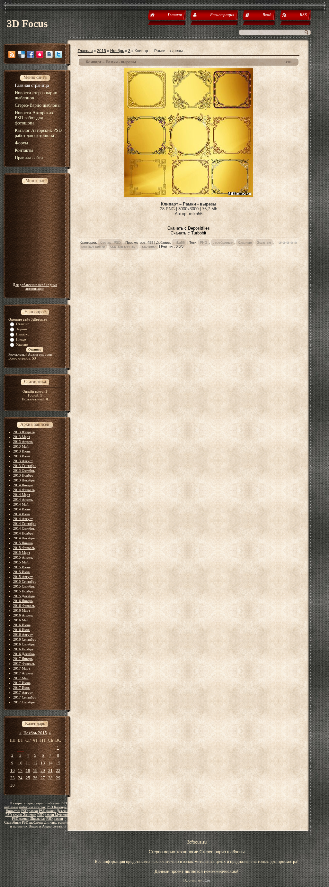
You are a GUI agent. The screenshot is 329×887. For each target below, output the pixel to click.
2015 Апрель (23, 557)
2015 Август (23, 577)
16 (12, 770)
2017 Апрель (23, 673)
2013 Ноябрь (23, 475)
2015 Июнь (22, 567)
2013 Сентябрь (24, 466)
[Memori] (39, 54)
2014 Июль (21, 514)
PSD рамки (29, 811)
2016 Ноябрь (23, 649)
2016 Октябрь (24, 644)
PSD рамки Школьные (28, 818)
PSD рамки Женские (20, 815)
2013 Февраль (24, 432)
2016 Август (23, 634)
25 (28, 777)
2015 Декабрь (24, 596)
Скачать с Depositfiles (188, 228)
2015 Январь (23, 543)
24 (20, 777)
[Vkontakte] (49, 54)
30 (12, 785)
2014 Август (23, 519)
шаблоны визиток (32, 807)
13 (42, 763)
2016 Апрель (23, 615)
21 (50, 770)
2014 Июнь (22, 509)
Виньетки (13, 811)
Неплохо (23, 334)
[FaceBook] (30, 54)
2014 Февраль (24, 490)
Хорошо (22, 329)
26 (35, 777)
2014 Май (21, 504)
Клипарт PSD (110, 242)
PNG (204, 242)
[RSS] (11, 54)
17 (20, 770)
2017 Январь (23, 659)
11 (28, 763)
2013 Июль (21, 456)
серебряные (223, 242)
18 (28, 770)
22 (58, 770)
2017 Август (23, 692)
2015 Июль (21, 572)
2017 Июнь (22, 683)
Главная (85, 51)
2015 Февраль (24, 548)
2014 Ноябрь (23, 533)
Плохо (21, 339)
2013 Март (21, 437)
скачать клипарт (123, 246)
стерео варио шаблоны (41, 803)
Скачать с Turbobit (188, 233)
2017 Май (21, 678)
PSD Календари (58, 807)
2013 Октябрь (24, 470)
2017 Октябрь (24, 702)
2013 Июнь (22, 451)
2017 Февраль (24, 663)
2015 (101, 51)
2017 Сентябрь (24, 697)
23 (12, 777)
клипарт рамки (93, 246)
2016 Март (21, 610)
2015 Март (21, 552)
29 (58, 777)
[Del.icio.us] (21, 54)
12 (35, 763)
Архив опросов (40, 354)
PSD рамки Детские (54, 811)
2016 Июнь (22, 625)
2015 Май (21, 562)
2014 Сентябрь (24, 524)
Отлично (23, 324)
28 (50, 777)
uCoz (206, 880)
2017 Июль (21, 688)
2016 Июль (21, 630)
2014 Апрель (23, 499)
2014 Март (21, 495)
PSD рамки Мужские (53, 815)
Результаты (16, 354)
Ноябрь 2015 (35, 732)
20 (42, 770)
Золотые (264, 242)
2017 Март (21, 668)
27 (42, 777)
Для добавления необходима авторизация (35, 286)
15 (58, 763)
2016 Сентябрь (24, 639)
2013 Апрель (23, 442)
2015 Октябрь (24, 586)
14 (50, 763)
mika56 (179, 242)
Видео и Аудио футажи (47, 826)
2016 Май (21, 620)
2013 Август (23, 461)
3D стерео (15, 803)
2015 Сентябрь (24, 581)
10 (20, 763)
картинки (149, 246)
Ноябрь (117, 51)
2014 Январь (23, 485)
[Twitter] (58, 54)
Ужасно (22, 344)
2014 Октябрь (24, 528)
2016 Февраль (24, 606)
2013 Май (21, 446)
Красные (245, 242)
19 (35, 770)
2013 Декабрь (24, 480)
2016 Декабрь (24, 654)
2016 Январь (23, 601)
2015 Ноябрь (23, 591)
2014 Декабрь (24, 538)
